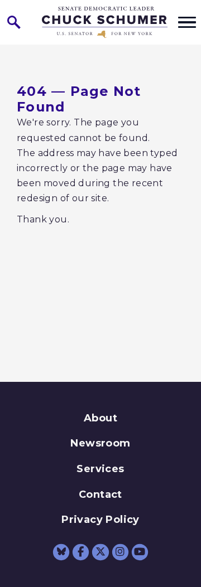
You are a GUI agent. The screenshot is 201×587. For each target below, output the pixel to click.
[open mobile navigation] (187, 22)
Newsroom (100, 443)
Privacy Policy (100, 519)
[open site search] (14, 22)
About (100, 418)
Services (100, 469)
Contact (100, 494)
